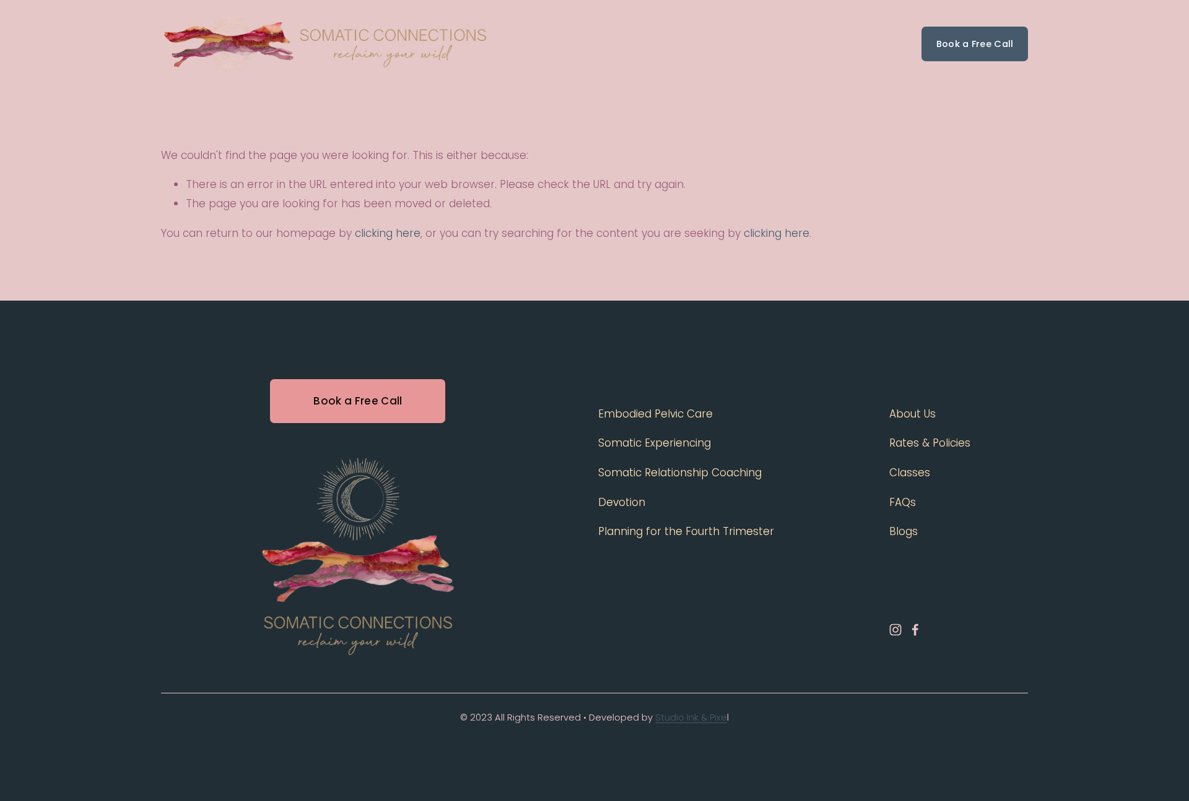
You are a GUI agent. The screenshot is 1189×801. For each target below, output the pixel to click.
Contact (794, 43)
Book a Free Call (975, 44)
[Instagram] (895, 629)
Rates (742, 43)
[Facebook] (915, 629)
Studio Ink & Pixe (691, 717)
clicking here (387, 233)
